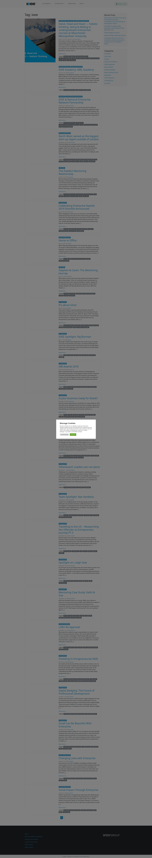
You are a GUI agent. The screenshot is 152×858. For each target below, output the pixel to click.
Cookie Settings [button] (64, 434)
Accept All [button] (73, 434)
